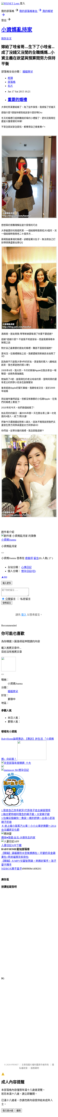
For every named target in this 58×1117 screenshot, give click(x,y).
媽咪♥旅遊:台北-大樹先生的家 (18, 837)
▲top (4, 576)
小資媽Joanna (8, 539)
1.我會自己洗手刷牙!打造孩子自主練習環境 (25, 810)
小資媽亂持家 (16, 30)
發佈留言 (7, 603)
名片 (10, 85)
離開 (18, 1110)
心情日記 (26, 567)
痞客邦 (29, 558)
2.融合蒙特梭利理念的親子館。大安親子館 (25, 814)
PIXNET (15, 1064)
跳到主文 (6, 38)
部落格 (11, 82)
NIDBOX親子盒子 (11, 868)
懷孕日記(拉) (28, 571)
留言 (36, 558)
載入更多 (7, 583)
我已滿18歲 (8, 1110)
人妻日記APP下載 (11, 845)
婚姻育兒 (28, 71)
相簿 (10, 78)
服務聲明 (35, 1068)
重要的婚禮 (17, 99)
